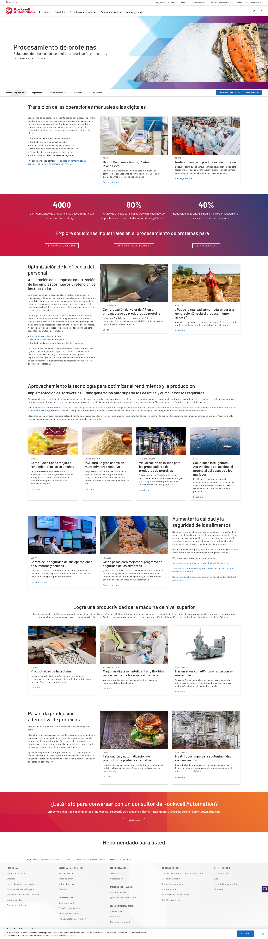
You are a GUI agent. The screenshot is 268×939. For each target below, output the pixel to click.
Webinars (114, 873)
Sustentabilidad (14, 900)
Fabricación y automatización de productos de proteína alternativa (132, 712)
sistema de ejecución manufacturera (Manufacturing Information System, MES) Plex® (112, 407)
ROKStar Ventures (171, 900)
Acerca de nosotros (16, 873)
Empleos (11, 879)
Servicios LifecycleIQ (120, 922)
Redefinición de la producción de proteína (192, 118)
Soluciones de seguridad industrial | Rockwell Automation (200, 563)
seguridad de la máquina (71, 343)
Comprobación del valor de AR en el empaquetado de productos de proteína (132, 267)
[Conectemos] (265, 889)
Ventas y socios (134, 12)
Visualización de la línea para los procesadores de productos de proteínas (160, 431)
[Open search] (254, 12)
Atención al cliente (171, 879)
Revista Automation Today (227, 884)
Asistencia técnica (111, 12)
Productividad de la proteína (41, 627)
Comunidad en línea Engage (20, 889)
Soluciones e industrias (83, 12)
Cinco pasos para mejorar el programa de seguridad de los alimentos (133, 518)
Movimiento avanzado (40, 340)
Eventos (62, 889)
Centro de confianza (16, 905)
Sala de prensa (65, 873)
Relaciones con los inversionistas (23, 895)
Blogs (217, 879)
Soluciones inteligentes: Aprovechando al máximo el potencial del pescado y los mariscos (214, 431)
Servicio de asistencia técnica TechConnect (183, 873)
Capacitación (116, 879)
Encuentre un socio (119, 892)
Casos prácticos (222, 873)
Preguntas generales (172, 884)
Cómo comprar (169, 889)
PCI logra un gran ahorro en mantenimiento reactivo (103, 431)
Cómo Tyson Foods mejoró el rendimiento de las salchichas (51, 431)
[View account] (261, 12)
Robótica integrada (39, 336)
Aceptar (245, 934)
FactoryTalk (116, 917)
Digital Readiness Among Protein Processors (122, 118)
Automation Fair (66, 884)
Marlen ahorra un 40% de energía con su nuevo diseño (198, 627)
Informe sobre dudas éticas (175, 895)
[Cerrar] (263, 933)
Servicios (60, 12)
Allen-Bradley (117, 911)
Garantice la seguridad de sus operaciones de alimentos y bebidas (60, 518)
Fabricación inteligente (69, 914)
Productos (45, 12)
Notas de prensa (66, 879)
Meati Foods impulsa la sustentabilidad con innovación (198, 712)
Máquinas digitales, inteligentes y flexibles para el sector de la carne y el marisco (134, 629)
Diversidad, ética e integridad (21, 884)
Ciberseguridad (66, 903)
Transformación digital (69, 908)
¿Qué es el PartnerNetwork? (123, 898)
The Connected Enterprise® (72, 919)
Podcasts (218, 889)
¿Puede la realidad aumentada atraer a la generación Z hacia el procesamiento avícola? (202, 267)
